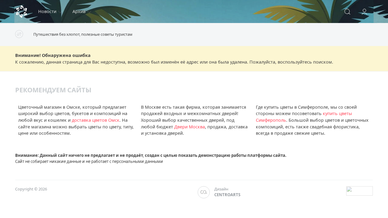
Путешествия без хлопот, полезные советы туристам (82, 34)
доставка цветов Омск (95, 120)
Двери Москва (189, 127)
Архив (78, 11)
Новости (47, 11)
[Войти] (364, 11)
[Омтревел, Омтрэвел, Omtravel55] (21, 11)
